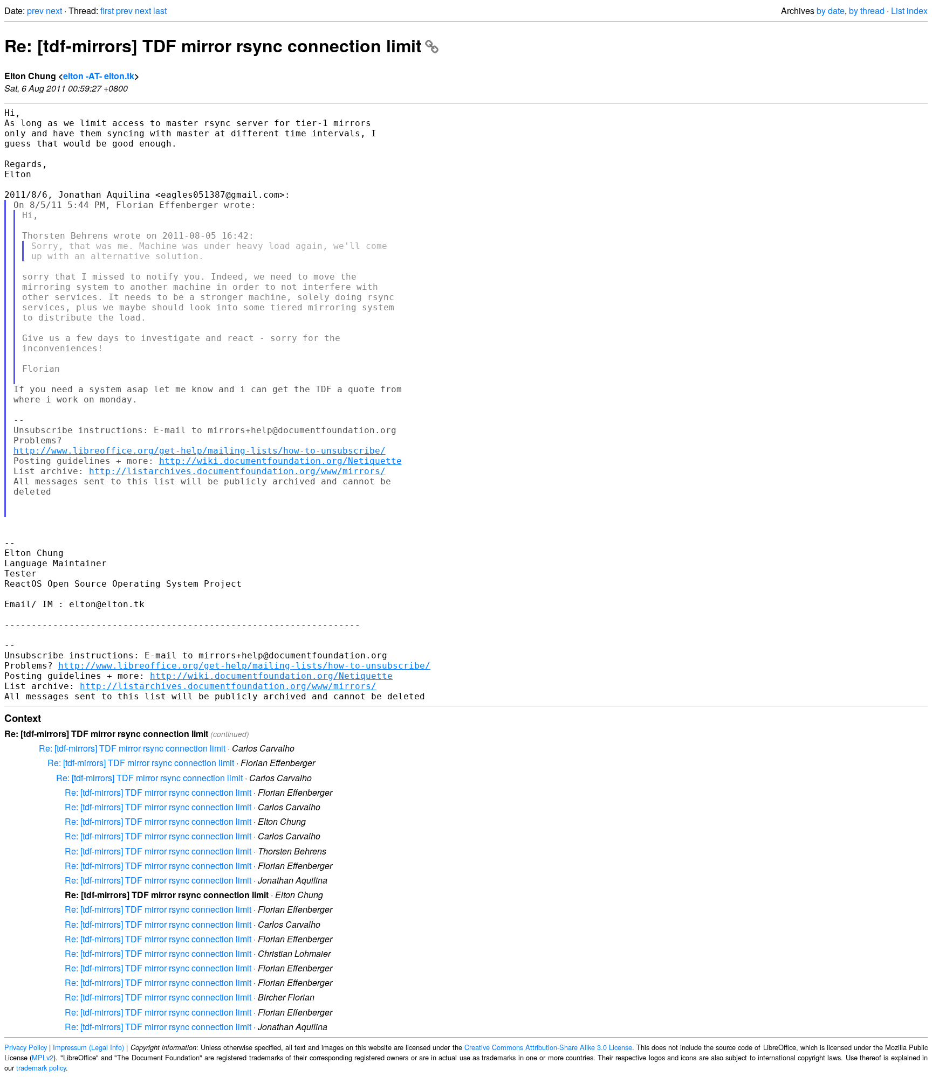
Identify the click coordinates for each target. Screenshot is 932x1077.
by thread (867, 10)
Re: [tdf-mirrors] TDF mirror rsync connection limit (213, 45)
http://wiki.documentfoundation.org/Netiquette (280, 461)
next (54, 10)
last (160, 10)
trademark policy (41, 1067)
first (107, 10)
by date (831, 10)
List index (909, 10)
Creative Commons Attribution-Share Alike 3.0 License (548, 1047)
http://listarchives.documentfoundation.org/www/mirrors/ (237, 471)
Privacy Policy (25, 1047)
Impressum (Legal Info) (88, 1047)
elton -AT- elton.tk (98, 76)
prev (35, 10)
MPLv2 (42, 1057)
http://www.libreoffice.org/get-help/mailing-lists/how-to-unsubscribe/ (199, 451)
